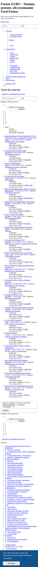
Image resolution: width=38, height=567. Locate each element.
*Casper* (8, 335)
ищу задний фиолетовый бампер (16, 360)
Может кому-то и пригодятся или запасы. (19, 386)
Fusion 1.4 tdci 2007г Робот (14, 214)
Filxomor (8, 216)
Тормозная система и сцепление (16, 167)
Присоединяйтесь (11, 333)
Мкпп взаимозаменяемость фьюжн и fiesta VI (20, 189)
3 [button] (5, 114)
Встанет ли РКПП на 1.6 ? (14, 295)
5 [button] (5, 118)
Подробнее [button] (7, 558)
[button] (5, 105)
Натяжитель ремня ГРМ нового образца (18, 227)
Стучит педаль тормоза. (13, 320)
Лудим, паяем (9, 205)
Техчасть (8, 231)
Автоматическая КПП (12, 377)
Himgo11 (8, 203)
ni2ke (6, 322)
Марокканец (9, 191)
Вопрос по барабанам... (13, 163)
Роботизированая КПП (13, 218)
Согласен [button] (11, 563)
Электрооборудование (12, 154)
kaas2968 (8, 296)
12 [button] (5, 122)
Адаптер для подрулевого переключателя (19, 307)
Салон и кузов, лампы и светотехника (21, 323)
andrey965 (8, 362)
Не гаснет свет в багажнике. (14, 176)
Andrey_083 (9, 178)
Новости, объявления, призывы (16, 336)
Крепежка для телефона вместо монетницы (20, 202)
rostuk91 (7, 309)
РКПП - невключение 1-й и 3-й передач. (19, 253)
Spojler (7, 140)
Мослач (7, 388)
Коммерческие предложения (15, 141)
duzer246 (8, 242)
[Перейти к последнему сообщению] (30, 147)
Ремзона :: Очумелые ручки (14, 389)
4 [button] (5, 116)
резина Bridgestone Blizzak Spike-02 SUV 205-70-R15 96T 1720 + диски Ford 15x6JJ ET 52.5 (20, 137)
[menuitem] (15, 34)
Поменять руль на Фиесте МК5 (15, 151)
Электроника (9, 180)
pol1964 (7, 349)
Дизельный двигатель (12, 192)
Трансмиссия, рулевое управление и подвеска (21, 244)
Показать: (6, 403)
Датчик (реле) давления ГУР (15, 240)
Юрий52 (8, 375)
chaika (7, 229)
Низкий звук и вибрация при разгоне (18, 373)
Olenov (7, 165)
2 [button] (5, 113)
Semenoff (8, 152)
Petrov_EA (8, 269)
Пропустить (5, 22)
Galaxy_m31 (9, 254)
